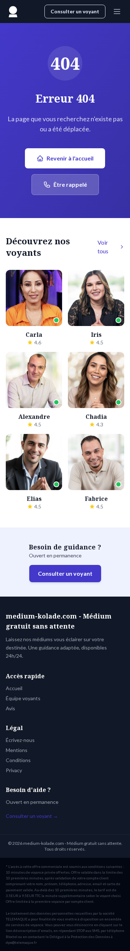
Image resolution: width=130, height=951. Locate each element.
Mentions (16, 750)
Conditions (18, 760)
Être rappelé (70, 184)
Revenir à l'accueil (70, 158)
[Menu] (117, 11)
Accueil (14, 688)
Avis (10, 708)
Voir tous (103, 246)
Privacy (14, 770)
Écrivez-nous (20, 740)
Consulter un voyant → (32, 816)
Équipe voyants (23, 698)
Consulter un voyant (75, 11)
